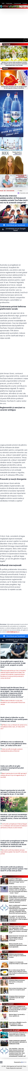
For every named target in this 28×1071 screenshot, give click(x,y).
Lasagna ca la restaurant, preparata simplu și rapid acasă (18, 962)
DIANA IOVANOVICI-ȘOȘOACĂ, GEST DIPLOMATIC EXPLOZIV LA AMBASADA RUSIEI (18, 1042)
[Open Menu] (1, 40)
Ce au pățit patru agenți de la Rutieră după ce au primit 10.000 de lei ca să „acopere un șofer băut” (12, 664)
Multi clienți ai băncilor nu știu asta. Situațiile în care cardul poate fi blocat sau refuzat (13, 719)
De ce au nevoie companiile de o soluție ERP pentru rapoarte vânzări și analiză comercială (18, 1034)
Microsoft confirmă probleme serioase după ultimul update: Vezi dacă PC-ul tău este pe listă (13, 869)
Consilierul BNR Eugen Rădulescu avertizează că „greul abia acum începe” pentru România (18, 881)
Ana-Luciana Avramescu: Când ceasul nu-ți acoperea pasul (17, 989)
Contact (25, 3)
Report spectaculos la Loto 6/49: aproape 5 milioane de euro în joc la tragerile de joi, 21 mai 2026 (13, 792)
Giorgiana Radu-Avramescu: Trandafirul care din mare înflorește (17, 997)
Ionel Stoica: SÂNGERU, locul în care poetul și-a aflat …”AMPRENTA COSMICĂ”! (18, 1024)
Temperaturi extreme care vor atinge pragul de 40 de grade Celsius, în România (14, 87)
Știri (5, 190)
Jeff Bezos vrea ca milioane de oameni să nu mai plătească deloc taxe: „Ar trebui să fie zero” (13, 743)
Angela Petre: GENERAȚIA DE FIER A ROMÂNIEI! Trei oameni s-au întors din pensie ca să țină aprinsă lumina (18, 1009)
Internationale (10, 190)
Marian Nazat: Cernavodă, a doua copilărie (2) (17, 1015)
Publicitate (9, 3)
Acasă (1, 190)
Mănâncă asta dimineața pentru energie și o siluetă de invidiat (17, 955)
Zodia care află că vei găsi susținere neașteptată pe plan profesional (12, 768)
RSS (3, 3)
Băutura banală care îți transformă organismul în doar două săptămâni (18, 945)
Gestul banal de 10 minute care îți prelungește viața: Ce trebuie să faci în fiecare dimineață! (18, 938)
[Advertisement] (14, 23)
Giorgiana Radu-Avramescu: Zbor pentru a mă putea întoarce (17, 982)
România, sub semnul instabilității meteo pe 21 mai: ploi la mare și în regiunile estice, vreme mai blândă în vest (13, 817)
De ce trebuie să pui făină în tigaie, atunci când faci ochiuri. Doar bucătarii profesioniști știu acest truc (18, 972)
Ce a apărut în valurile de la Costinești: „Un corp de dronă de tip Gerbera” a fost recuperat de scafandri (18, 918)
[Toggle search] (26, 40)
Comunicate (17, 3)
